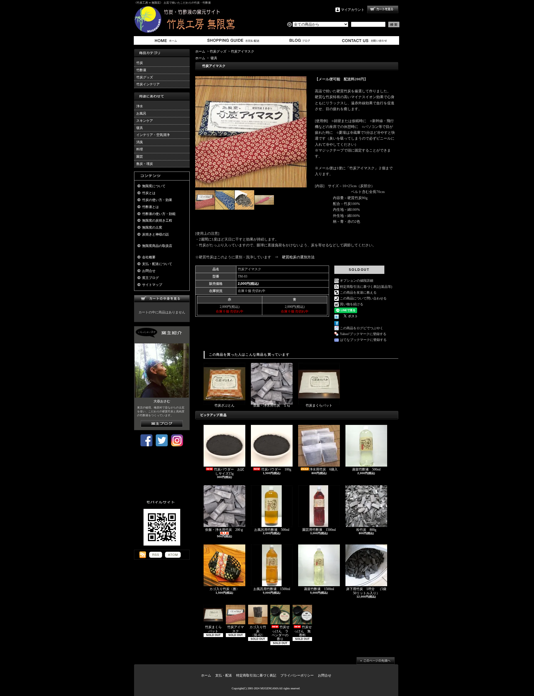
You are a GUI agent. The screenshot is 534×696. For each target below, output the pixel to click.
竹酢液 (141, 70)
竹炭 (139, 63)
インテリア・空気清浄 (153, 135)
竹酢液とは (150, 207)
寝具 (139, 128)
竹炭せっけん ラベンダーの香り (281, 633)
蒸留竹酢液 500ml (366, 469)
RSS (155, 555)
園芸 (139, 156)
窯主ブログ (299, 40)
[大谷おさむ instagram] (177, 445)
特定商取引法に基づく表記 (256, 675)
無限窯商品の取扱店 (157, 246)
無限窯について (153, 186)
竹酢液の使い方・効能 (158, 214)
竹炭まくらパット (319, 405)
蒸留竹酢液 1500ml (319, 589)
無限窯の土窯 (152, 227)
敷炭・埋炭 (144, 164)
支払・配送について (233, 40)
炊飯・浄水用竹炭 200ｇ (224, 530)
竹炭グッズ (144, 77)
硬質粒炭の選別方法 (298, 257)
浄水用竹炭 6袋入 (325, 469)
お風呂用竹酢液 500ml (273, 530)
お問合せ (365, 40)
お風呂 (141, 113)
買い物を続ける (351, 304)
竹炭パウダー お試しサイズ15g (229, 471)
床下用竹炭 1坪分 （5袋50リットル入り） (366, 591)
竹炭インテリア (148, 84)
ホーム (167, 40)
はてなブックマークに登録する (363, 340)
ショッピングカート (382, 9)
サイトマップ (152, 285)
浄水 (139, 106)
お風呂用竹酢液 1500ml (273, 589)
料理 (139, 149)
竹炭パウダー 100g (276, 469)
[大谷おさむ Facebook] (146, 445)
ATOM (173, 555)
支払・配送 (223, 675)
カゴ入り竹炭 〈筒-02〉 (257, 631)
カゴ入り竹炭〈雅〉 (224, 589)
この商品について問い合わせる (363, 298)
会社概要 (148, 257)
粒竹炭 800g (366, 530)
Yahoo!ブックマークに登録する (363, 334)
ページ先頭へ (376, 660)
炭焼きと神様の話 (155, 234)
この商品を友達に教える (358, 292)
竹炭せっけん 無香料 (303, 631)
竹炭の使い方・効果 (157, 200)
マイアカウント (352, 10)
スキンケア (144, 121)
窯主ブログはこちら (162, 423)
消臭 (139, 142)
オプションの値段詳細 (356, 281)
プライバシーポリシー (297, 675)
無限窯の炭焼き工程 (157, 220)
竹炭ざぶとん (224, 405)
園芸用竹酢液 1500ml (319, 530)
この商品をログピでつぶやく (361, 328)
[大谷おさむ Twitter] (162, 445)
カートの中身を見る (162, 299)
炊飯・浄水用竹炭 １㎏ (271, 405)
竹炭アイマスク (242, 51)
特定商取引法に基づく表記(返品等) (366, 287)
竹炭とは (148, 193)
